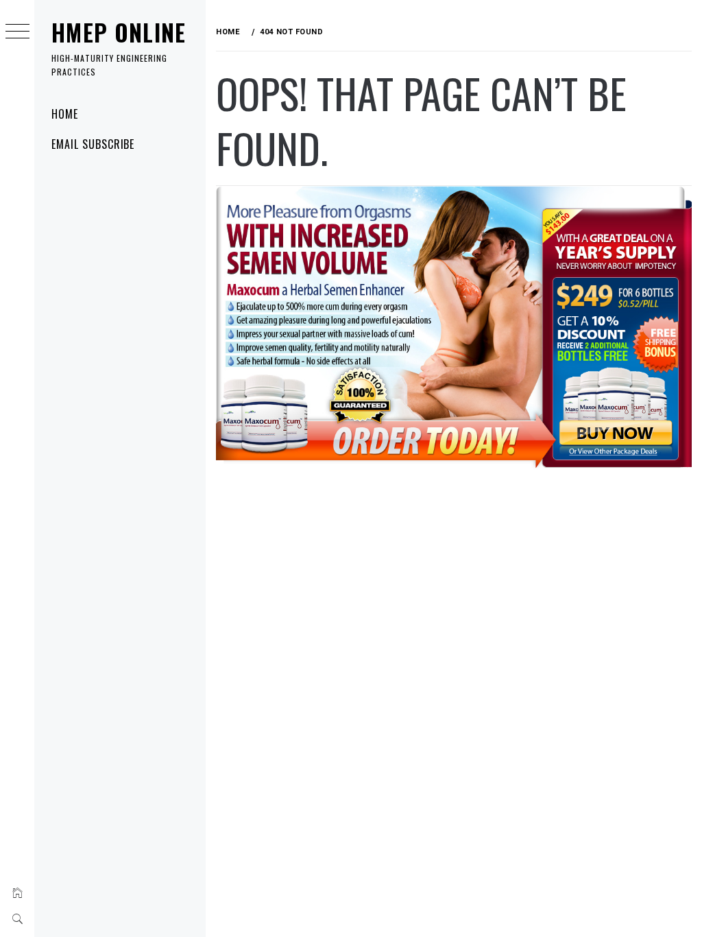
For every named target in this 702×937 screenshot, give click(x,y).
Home (64, 114)
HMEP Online (118, 32)
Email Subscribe (92, 144)
